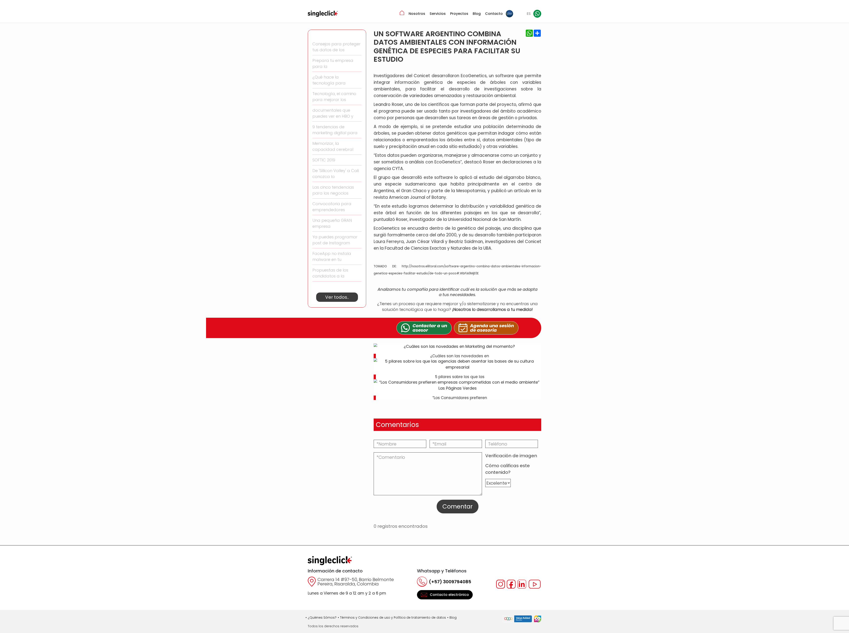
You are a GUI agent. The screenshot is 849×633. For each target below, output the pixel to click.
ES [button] (529, 13)
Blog (477, 13)
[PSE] (509, 14)
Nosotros (417, 13)
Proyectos (459, 13)
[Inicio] (402, 13)
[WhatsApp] (537, 14)
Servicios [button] (438, 13)
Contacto (494, 13)
